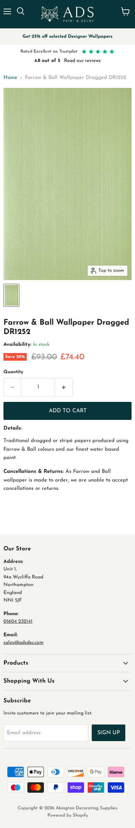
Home (10, 77)
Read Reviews (87, 60)
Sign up (108, 733)
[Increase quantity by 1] (64, 387)
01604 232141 (18, 621)
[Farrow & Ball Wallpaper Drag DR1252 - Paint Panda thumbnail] (11, 295)
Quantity (13, 372)
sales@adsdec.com (23, 642)
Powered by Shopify (67, 815)
